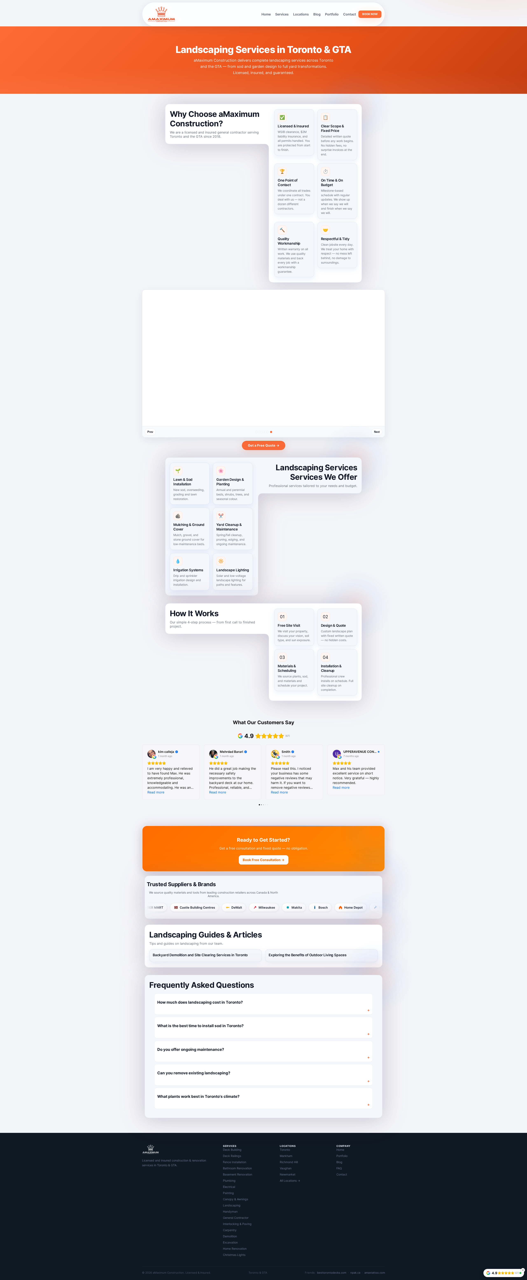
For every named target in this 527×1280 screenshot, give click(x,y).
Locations (301, 14)
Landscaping (231, 1205)
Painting (228, 1193)
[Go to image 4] (267, 432)
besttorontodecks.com (331, 1272)
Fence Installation (234, 1162)
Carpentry (230, 1230)
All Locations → (290, 1180)
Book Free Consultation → (263, 860)
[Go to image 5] (271, 432)
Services (282, 14)
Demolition (230, 1236)
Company (343, 1145)
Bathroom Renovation (237, 1168)
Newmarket (287, 1174)
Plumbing (229, 1180)
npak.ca (355, 1272)
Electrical (229, 1186)
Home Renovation (235, 1248)
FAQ (339, 1168)
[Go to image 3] (264, 432)
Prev (150, 431)
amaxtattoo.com (374, 1272)
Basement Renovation (237, 1174)
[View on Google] (151, 754)
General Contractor (235, 1217)
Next (377, 431)
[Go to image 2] (260, 432)
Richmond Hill (289, 1162)
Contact (349, 14)
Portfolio (332, 14)
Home (266, 14)
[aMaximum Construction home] (161, 14)
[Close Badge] (523, 1270)
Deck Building (232, 1149)
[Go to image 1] (256, 432)
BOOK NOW (370, 14)
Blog (317, 14)
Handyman (230, 1211)
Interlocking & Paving (237, 1224)
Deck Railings (232, 1156)
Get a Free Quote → (263, 445)
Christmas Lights (234, 1255)
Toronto (285, 1149)
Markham (286, 1156)
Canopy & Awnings (235, 1199)
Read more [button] (155, 792)
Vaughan (285, 1168)
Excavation (230, 1242)
